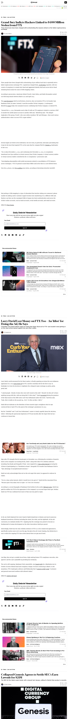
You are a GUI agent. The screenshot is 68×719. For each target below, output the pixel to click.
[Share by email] (25, 77)
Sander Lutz (8, 332)
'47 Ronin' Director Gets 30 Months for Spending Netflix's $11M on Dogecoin (44, 624)
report (9, 106)
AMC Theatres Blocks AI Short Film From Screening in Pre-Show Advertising (45, 651)
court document (8, 101)
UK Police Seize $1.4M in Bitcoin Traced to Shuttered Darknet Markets (43, 253)
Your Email (7, 220)
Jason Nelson (9, 33)
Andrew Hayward (12, 576)
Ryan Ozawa (10, 205)
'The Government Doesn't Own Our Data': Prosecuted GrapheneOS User (43, 267)
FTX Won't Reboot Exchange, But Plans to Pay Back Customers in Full (43, 540)
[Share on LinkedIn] (22, 77)
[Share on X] (19, 77)
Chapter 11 (48, 145)
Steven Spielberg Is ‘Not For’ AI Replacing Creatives (43, 637)
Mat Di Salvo (8, 684)
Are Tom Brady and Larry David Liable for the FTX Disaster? (45, 443)
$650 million (18, 168)
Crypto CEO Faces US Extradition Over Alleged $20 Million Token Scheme (45, 281)
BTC (2, 6)
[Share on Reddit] (31, 77)
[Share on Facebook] (28, 77)
